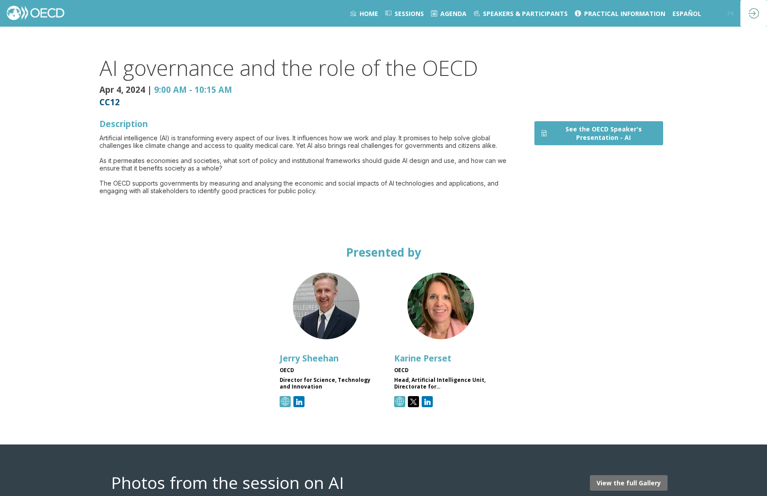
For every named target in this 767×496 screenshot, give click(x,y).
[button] (720, 13)
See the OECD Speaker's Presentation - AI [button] (603, 133)
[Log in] (753, 13)
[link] (364, 13)
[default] (404, 13)
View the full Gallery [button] (629, 483)
